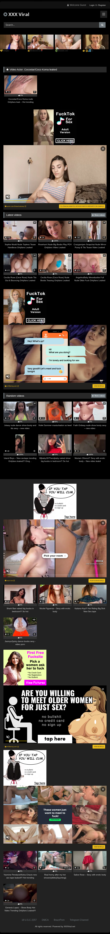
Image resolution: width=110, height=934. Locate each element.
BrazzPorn (59, 920)
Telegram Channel (79, 920)
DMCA (45, 920)
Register (102, 5)
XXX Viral (18, 14)
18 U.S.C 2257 (29, 920)
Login (92, 5)
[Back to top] (101, 925)
